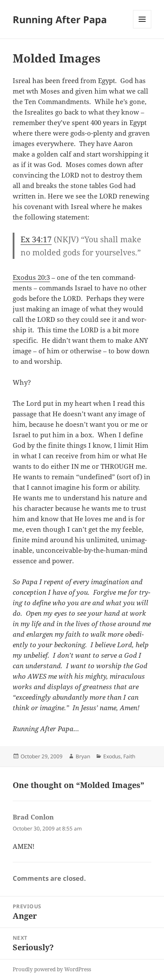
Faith (129, 756)
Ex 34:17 (36, 239)
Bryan (83, 756)
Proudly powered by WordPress (52, 969)
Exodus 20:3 (31, 277)
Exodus (112, 756)
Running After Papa (60, 19)
